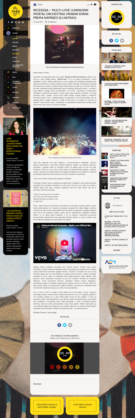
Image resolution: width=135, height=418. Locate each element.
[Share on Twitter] (65, 326)
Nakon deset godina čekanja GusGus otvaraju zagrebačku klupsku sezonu (119, 172)
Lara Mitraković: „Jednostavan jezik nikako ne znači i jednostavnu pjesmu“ (14, 146)
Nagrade (15, 103)
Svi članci (116, 250)
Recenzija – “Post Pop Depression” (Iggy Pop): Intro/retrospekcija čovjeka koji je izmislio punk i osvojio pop (116, 224)
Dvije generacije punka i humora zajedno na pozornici (118, 186)
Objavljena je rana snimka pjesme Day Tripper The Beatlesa (119, 179)
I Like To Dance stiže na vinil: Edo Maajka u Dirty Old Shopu (120, 155)
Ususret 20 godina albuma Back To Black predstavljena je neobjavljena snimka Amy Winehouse (119, 164)
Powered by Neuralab (16, 113)
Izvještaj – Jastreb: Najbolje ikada (116, 245)
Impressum (16, 108)
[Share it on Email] (70, 326)
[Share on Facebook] (59, 326)
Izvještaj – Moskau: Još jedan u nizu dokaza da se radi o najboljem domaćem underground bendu (115, 233)
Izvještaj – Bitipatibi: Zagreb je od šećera (116, 240)
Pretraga (15, 97)
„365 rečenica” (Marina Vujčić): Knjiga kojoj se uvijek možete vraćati (14, 216)
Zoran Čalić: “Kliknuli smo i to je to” (116, 217)
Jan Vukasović (117, 205)
